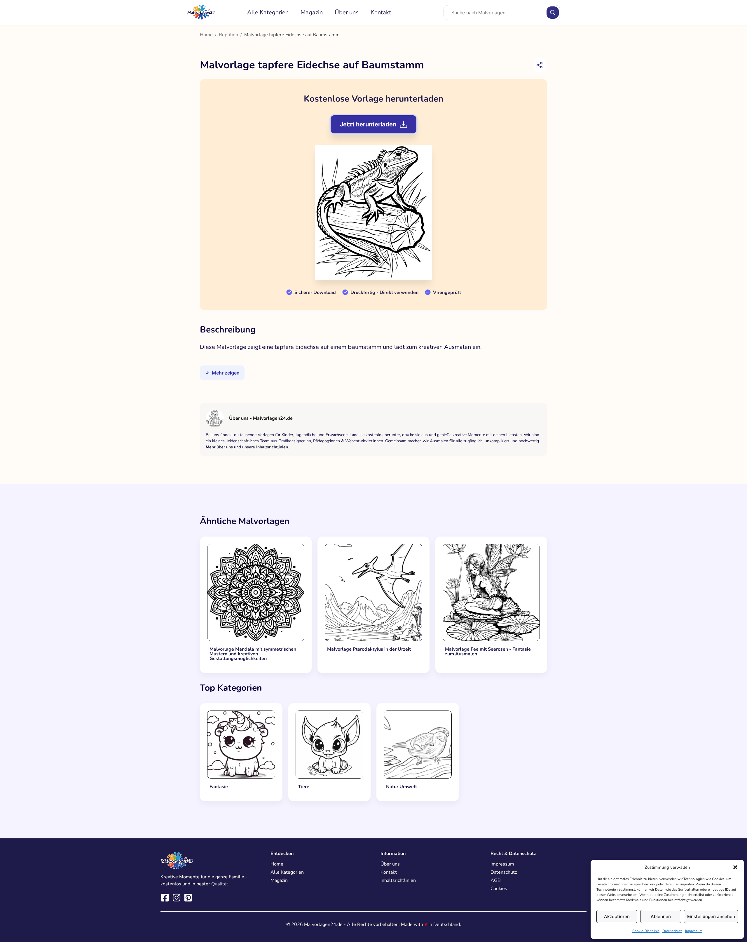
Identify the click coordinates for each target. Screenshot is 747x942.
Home (206, 34)
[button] (735, 867)
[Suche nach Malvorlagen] (553, 12)
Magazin (312, 12)
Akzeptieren (617, 916)
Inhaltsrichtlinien (398, 880)
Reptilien (228, 34)
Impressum (693, 931)
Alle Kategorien (268, 12)
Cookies (499, 888)
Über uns (347, 12)
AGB (496, 880)
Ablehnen (661, 916)
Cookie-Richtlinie (645, 931)
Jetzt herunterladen (368, 124)
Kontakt (381, 12)
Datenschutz (672, 931)
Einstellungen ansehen (711, 916)
